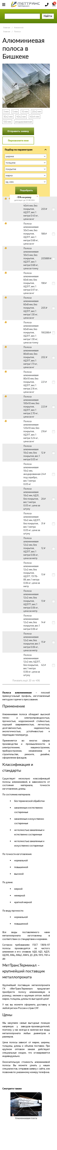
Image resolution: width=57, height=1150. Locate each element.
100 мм (7, 121)
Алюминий (18, 27)
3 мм (6, 111)
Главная (6, 27)
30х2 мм (8, 116)
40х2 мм (21, 116)
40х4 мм (34, 116)
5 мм (15, 111)
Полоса (17, 31)
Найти (48, 16)
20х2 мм (36, 111)
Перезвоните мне (18, 140)
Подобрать (26, 190)
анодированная (23, 121)
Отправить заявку (18, 131)
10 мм (25, 111)
